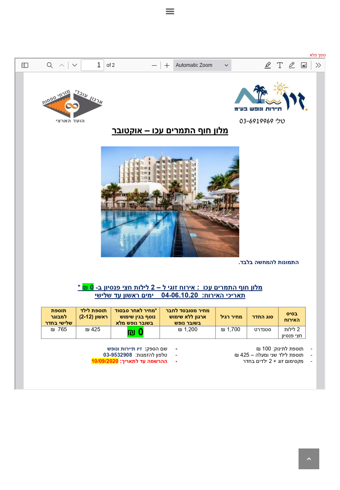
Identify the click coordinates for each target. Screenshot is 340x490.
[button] (170, 11)
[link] (309, 458)
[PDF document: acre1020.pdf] (170, 224)
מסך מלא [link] (317, 55)
